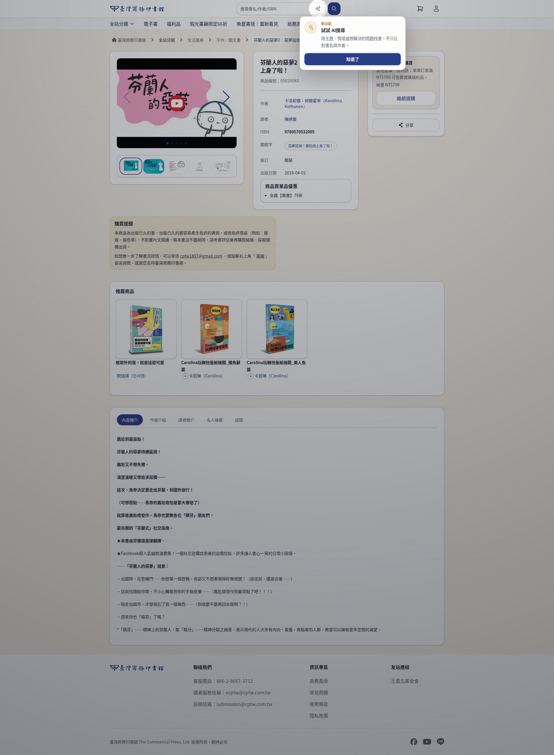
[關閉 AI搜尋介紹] (277, 377)
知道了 (352, 59)
